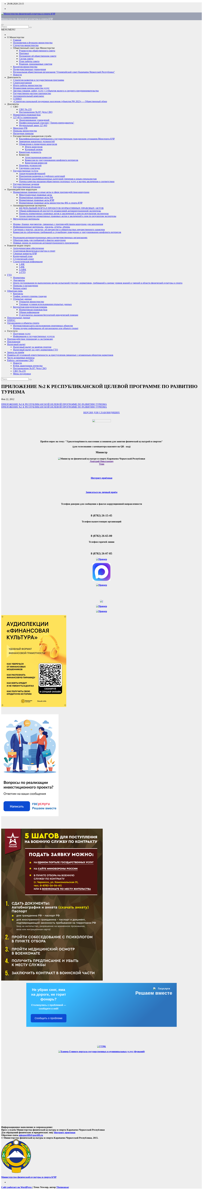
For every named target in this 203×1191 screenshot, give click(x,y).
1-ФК (22, 264)
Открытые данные (22, 299)
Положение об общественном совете (37, 56)
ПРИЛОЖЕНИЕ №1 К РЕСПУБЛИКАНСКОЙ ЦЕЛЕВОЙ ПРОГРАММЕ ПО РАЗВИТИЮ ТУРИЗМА (54, 407)
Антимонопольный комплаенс (28, 96)
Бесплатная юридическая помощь (30, 307)
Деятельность (14, 77)
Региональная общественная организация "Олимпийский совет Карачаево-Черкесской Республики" (64, 72)
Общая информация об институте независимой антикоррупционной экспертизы (60, 211)
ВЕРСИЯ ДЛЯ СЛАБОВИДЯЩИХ (101, 412)
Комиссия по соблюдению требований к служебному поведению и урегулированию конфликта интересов (67, 232)
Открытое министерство (31, 301)
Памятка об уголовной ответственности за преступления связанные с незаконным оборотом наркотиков (60, 355)
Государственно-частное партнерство (32, 93)
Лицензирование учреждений (34, 120)
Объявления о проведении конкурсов (38, 144)
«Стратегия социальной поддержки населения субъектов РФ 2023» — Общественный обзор (60, 101)
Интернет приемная (64, 1132)
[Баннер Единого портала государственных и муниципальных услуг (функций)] (101, 1051)
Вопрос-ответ (20, 288)
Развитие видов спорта (18, 245)
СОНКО (17, 98)
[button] (8, 29)
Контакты (18, 293)
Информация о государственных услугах (34, 336)
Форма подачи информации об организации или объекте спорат (45, 328)
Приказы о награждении (25, 285)
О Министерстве (15, 37)
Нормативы (19, 277)
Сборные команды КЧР (25, 253)
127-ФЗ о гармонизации (25, 117)
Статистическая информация (28, 261)
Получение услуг (22, 333)
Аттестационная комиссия (38, 157)
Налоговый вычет (16, 344)
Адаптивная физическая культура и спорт (34, 251)
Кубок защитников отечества (28, 365)
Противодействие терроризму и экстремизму (30, 339)
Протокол (24, 53)
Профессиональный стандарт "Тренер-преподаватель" (46, 122)
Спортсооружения (22, 82)
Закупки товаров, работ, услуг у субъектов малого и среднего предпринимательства (56, 90)
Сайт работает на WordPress (16, 1187)
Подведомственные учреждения (29, 69)
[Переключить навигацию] (2, 24)
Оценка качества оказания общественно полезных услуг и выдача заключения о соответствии (66, 181)
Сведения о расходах (29, 168)
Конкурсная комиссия (36, 163)
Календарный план (23, 256)
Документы (13, 104)
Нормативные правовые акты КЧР (36, 200)
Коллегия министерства (25, 66)
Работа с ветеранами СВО (20, 360)
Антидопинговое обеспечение (28, 248)
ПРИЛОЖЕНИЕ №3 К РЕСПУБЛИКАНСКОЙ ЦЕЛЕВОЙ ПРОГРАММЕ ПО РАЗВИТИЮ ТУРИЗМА (54, 404)
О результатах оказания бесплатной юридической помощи (48, 315)
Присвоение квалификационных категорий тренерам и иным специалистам (58, 179)
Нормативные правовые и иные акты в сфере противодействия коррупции (51, 192)
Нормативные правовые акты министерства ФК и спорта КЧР (50, 203)
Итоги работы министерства (27, 85)
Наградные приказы (23, 133)
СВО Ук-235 (25, 109)
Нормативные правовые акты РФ (36, 197)
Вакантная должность (30, 152)
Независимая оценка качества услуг (31, 88)
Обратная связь (15, 291)
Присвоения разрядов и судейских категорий (42, 176)
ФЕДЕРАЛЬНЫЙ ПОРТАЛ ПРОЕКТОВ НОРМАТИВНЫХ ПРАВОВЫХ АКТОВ (61, 208)
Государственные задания (26, 184)
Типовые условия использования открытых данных (45, 304)
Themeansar (62, 1187)
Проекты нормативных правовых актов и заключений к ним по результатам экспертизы (64, 213)
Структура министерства (25, 45)
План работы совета (29, 61)
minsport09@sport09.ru (31, 1135)
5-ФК (22, 267)
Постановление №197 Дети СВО (35, 112)
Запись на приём (15, 352)
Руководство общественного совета (37, 50)
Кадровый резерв (34, 149)
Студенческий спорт (23, 259)
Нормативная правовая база (33, 309)
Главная (17, 40)
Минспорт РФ (20, 128)
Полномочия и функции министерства (32, 42)
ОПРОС (11, 320)
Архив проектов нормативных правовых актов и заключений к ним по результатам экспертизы (67, 216)
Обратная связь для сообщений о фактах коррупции (39, 240)
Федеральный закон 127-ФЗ (33, 125)
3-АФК (22, 269)
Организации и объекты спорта (23, 323)
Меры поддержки (22, 373)
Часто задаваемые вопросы (20, 357)
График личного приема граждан (30, 296)
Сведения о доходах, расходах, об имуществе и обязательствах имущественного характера (59, 229)
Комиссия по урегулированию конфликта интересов (51, 160)
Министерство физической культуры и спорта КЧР (27, 19)
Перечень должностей (30, 165)
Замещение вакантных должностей (37, 141)
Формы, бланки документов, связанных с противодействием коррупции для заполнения (58, 224)
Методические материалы (26, 219)
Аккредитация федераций (32, 173)
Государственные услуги (25, 171)
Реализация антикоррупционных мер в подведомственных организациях (50, 237)
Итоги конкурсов (34, 147)
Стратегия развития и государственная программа (38, 80)
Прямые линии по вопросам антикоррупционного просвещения (45, 243)
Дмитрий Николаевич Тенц (101, 462)
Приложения (13, 341)
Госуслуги (12, 331)
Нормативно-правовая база (27, 114)
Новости (17, 74)
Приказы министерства (25, 130)
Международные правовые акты (35, 195)
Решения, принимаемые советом (35, 64)
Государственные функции (26, 187)
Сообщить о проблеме (48, 1018)
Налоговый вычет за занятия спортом (32, 347)
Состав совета (26, 58)
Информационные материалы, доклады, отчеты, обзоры (41, 227)
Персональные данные (18, 317)
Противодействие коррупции (22, 189)
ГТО (9, 275)
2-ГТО (22, 272)
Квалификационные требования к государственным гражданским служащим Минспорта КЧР (67, 138)
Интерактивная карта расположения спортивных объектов (43, 325)
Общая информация (29, 312)
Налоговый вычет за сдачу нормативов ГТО (35, 349)
